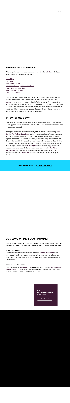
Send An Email (45, 299)
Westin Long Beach (13, 83)
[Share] (63, 12)
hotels (49, 72)
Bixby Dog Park (25, 267)
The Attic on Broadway (20, 134)
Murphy (9, 102)
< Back (59, 12)
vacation (39, 72)
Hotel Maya (10, 79)
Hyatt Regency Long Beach (16, 88)
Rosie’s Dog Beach (47, 253)
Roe (33, 134)
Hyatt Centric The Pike (14, 90)
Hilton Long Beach (13, 93)
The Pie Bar (25, 153)
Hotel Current (11, 81)
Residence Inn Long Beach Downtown (20, 86)
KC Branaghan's (32, 146)
